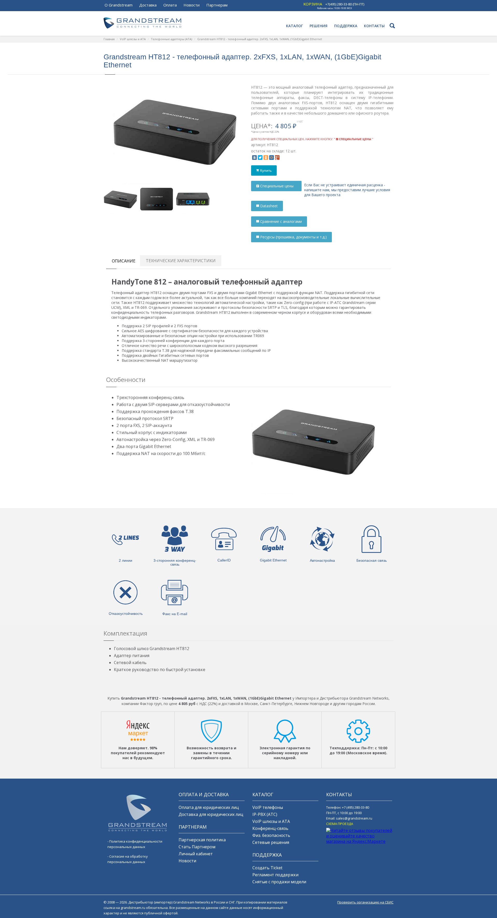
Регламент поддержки (275, 875)
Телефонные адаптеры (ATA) (171, 39)
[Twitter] (260, 157)
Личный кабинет (196, 854)
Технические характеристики (181, 261)
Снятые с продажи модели (279, 882)
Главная (109, 39)
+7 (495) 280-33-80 (355, 807)
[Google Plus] (277, 157)
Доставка (148, 5)
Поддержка (345, 25)
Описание (123, 261)
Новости (192, 5)
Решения (318, 25)
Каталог (294, 25)
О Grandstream (119, 5)
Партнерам (217, 5)
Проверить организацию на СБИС (365, 902)
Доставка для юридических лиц (211, 814)
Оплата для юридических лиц (209, 807)
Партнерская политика (202, 840)
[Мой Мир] (271, 157)
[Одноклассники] (266, 157)
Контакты (374, 25)
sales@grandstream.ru (354, 818)
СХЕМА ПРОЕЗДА (339, 823)
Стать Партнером (197, 847)
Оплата (170, 5)
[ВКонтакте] (254, 157)
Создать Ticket (267, 868)
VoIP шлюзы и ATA (133, 39)
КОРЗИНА (312, 3)
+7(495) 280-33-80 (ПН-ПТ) (344, 4)
